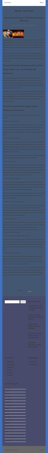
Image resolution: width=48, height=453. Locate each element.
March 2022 (10, 375)
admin (13, 25)
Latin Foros (7, 2)
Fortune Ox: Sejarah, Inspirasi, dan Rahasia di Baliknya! (35, 317)
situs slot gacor (9, 405)
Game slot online (7, 40)
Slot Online (33, 25)
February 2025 (10, 364)
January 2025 (10, 367)
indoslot (7, 411)
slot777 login (8, 399)
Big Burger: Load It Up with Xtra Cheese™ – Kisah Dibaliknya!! (35, 335)
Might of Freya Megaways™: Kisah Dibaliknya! (33, 326)
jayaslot (7, 414)
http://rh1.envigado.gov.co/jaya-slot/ (14, 434)
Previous (19, 290)
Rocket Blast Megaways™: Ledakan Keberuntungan (34, 344)
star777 (7, 432)
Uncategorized (34, 364)
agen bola (7, 423)
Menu (41, 2)
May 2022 (9, 369)
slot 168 (7, 394)
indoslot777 (8, 402)
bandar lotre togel (9, 429)
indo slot (7, 391)
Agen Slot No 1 (7, 45)
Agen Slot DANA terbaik (9, 96)
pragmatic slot (8, 420)
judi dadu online (9, 426)
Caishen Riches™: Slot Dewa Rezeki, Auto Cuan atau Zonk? (35, 307)
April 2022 (9, 372)
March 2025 (10, 361)
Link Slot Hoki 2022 (12, 78)
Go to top (41, 450)
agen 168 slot (8, 417)
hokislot (7, 408)
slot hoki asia (8, 388)
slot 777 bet (8, 396)
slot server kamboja (10, 437)
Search (7, 299)
